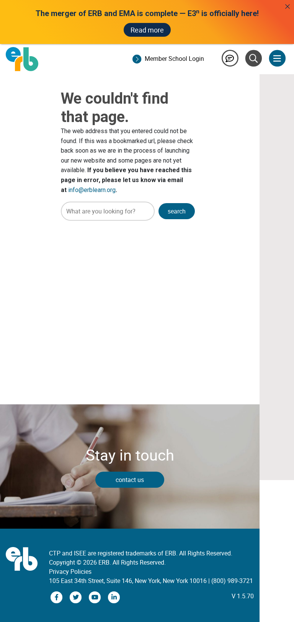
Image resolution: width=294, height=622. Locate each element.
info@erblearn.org (92, 190)
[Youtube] (95, 597)
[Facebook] (57, 597)
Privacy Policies (70, 571)
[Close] (287, 6)
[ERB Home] (22, 58)
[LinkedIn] (114, 597)
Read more (147, 29)
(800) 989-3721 (232, 580)
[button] (176, 211)
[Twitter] (76, 597)
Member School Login (174, 58)
